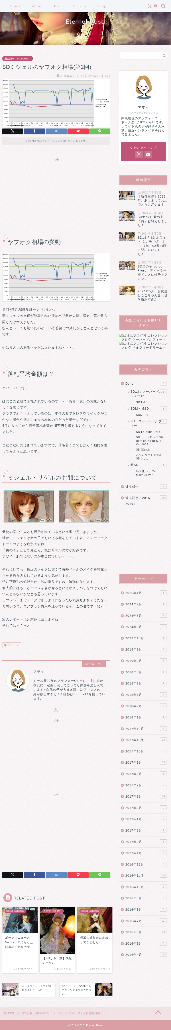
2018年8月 (144, 672)
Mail (58, 6)
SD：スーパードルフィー (147, 423)
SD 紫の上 (143, 449)
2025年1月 (144, 593)
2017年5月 (144, 808)
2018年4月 (144, 695)
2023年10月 (144, 638)
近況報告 (144, 487)
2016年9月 (144, 898)
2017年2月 (144, 842)
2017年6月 (145, 796)
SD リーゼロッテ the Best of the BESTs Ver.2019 (150, 441)
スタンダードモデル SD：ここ (149, 456)
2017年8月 (144, 774)
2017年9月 (145, 762)
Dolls (144, 383)
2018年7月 (144, 683)
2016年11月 (145, 875)
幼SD (147, 465)
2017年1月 (144, 853)
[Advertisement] (56, 194)
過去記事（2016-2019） (17, 58)
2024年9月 (144, 604)
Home (15, 6)
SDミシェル (12, 645)
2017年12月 (144, 729)
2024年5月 (144, 627)
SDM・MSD (147, 408)
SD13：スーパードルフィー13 (147, 393)
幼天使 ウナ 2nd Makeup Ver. (147, 473)
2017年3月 (144, 830)
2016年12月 (144, 864)
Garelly (79, 6)
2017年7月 (144, 785)
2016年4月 (145, 954)
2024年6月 (144, 615)
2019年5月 (144, 661)
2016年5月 (144, 943)
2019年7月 (144, 649)
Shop (102, 6)
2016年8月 (144, 909)
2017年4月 (144, 819)
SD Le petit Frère (148, 432)
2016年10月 (144, 887)
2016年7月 (145, 921)
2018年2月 (144, 706)
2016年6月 (145, 932)
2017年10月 (144, 751)
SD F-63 (142, 402)
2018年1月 (144, 717)
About (37, 6)
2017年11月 (145, 740)
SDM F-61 (143, 415)
